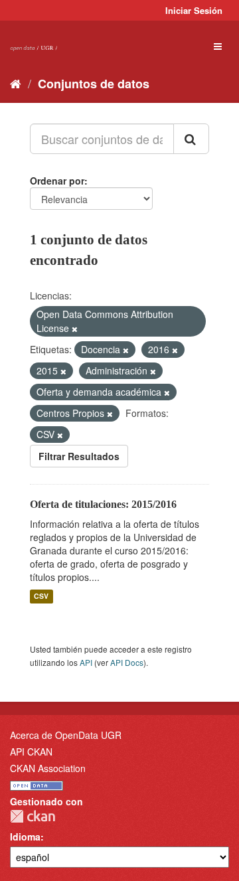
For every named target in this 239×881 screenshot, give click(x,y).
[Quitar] (75, 328)
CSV (41, 596)
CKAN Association (48, 768)
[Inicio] (15, 83)
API (86, 662)
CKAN (32, 816)
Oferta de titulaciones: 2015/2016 (103, 504)
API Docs (126, 662)
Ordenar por (57, 180)
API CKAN (31, 751)
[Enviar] (191, 138)
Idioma (25, 836)
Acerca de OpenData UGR (65, 735)
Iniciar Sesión (193, 10)
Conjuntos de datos (93, 83)
